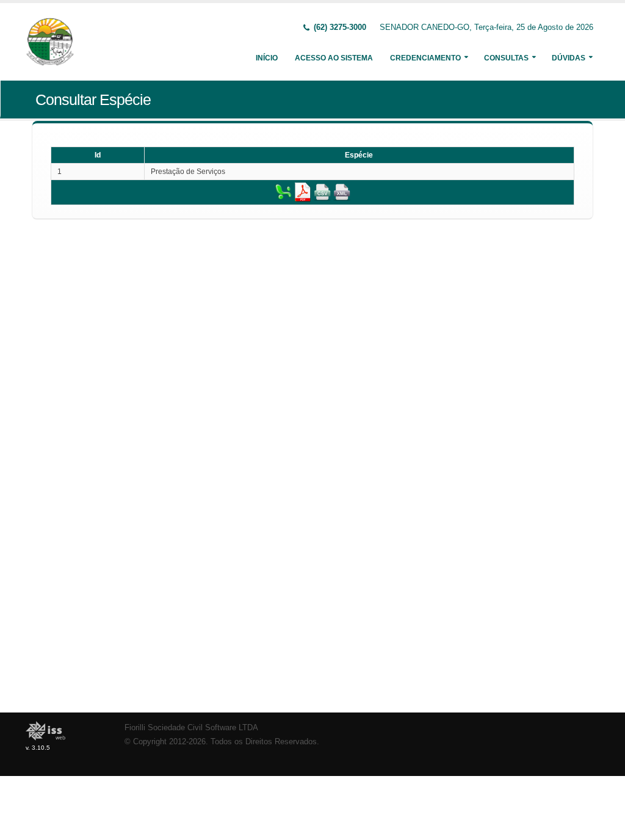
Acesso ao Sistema (334, 58)
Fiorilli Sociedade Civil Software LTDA (191, 727)
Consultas (506, 58)
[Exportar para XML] (342, 191)
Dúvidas (568, 58)
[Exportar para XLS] (283, 191)
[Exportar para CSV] (322, 191)
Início (267, 58)
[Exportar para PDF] (302, 191)
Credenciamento (425, 58)
